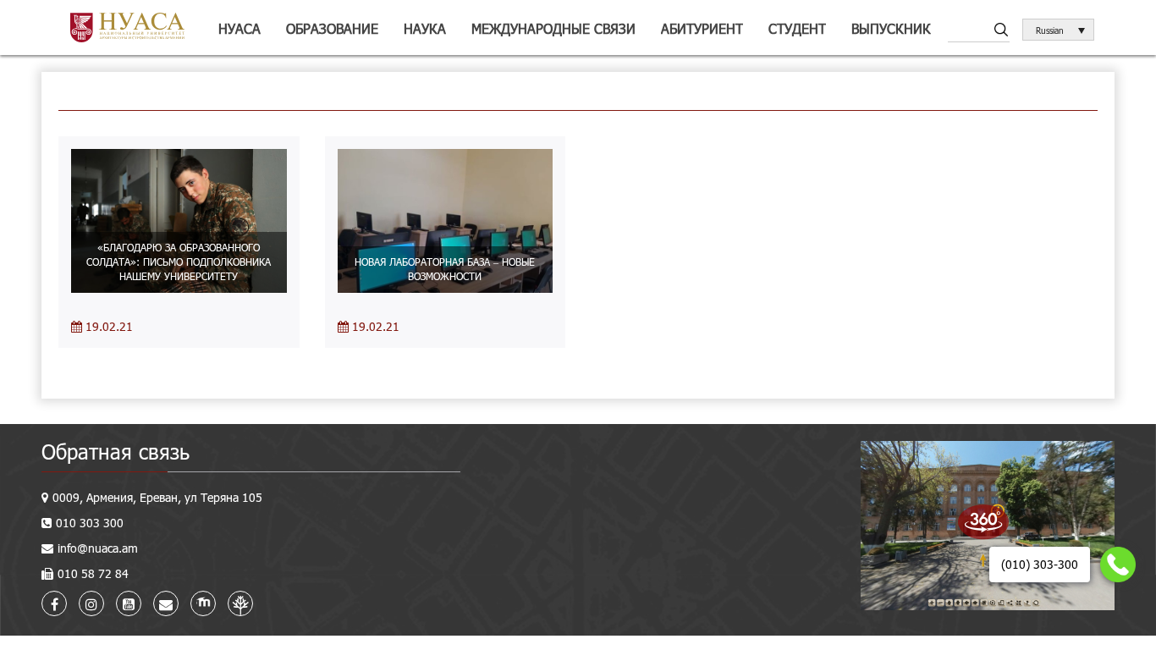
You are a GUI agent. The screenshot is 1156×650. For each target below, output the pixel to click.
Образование (332, 28)
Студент (797, 28)
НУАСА (239, 28)
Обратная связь (115, 451)
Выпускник (891, 28)
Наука (425, 28)
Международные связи (553, 28)
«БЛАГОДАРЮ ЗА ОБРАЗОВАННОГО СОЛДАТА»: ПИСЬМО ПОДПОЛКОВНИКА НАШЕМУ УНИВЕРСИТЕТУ (178, 261)
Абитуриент (702, 28)
